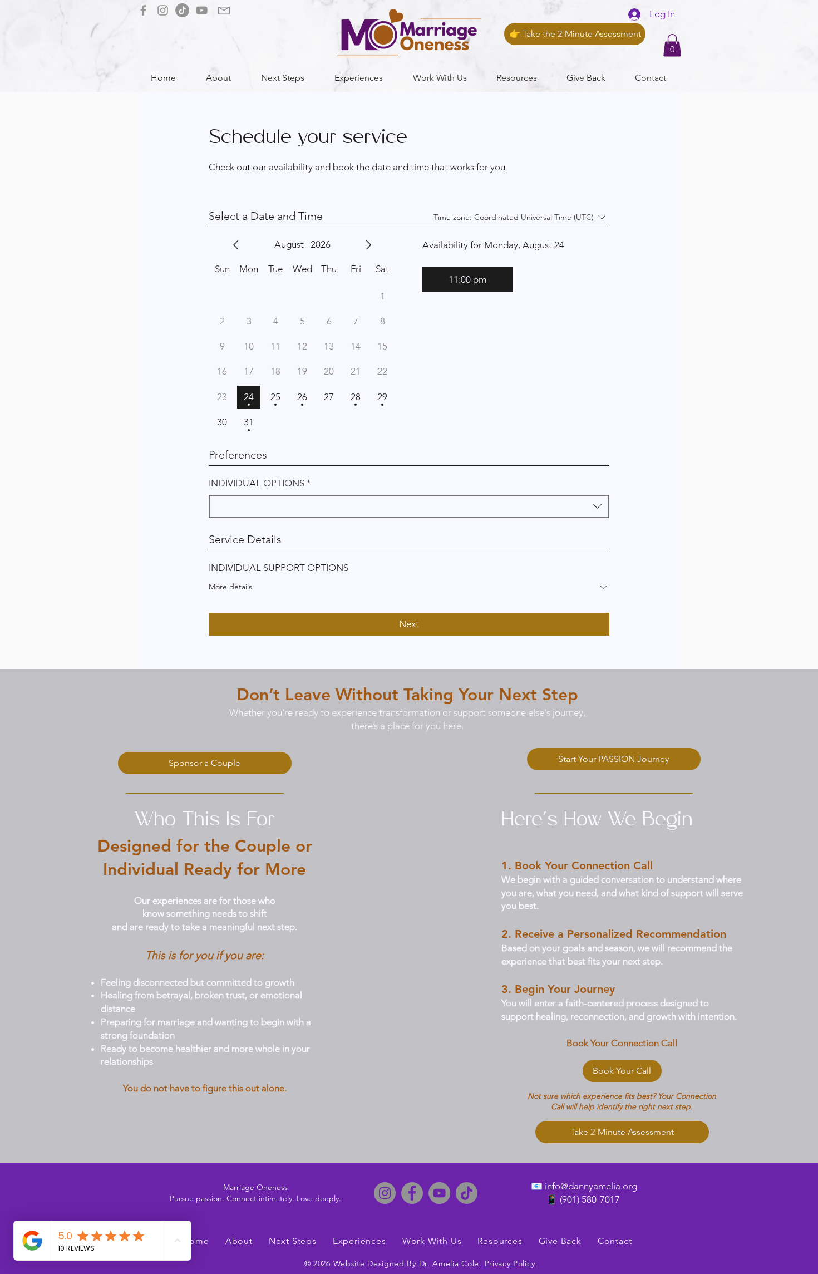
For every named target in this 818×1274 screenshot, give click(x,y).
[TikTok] (182, 10)
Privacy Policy (510, 1263)
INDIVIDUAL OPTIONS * (260, 483)
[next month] (368, 245)
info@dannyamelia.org (591, 1186)
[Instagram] (163, 10)
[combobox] (409, 506)
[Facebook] (143, 10)
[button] (672, 45)
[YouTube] (202, 10)
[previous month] (236, 245)
